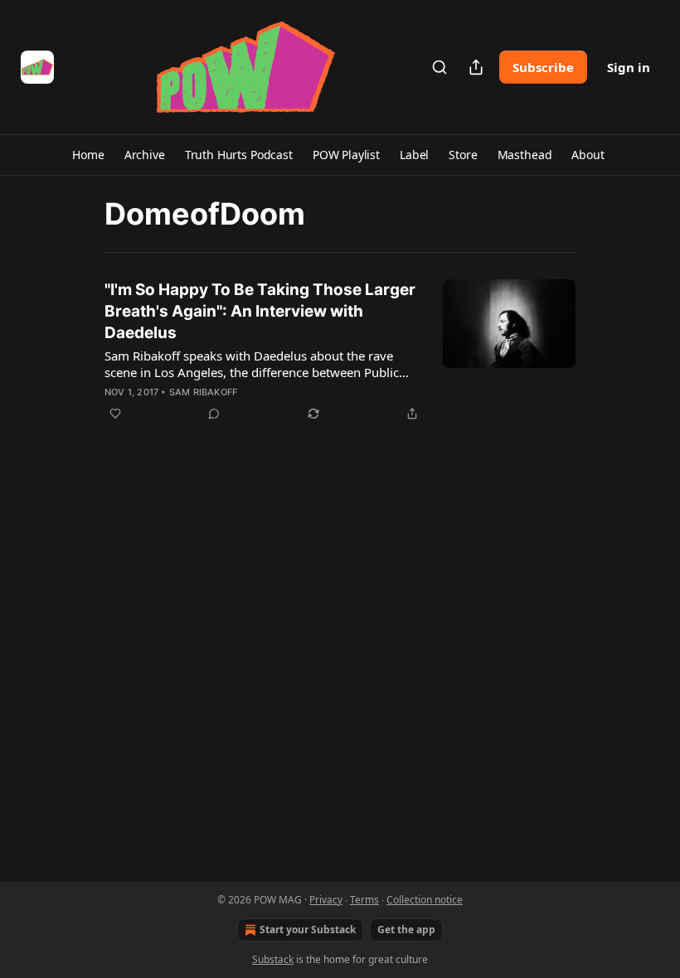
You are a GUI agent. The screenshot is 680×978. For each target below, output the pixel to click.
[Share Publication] (476, 67)
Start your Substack (308, 929)
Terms (364, 900)
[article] (340, 351)
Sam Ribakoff (203, 392)
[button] (88, 155)
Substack (273, 959)
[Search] (439, 67)
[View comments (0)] (214, 414)
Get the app (406, 929)
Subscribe (543, 67)
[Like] (115, 414)
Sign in (628, 67)
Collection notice (424, 900)
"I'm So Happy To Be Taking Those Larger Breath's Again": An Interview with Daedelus (259, 311)
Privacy (325, 900)
